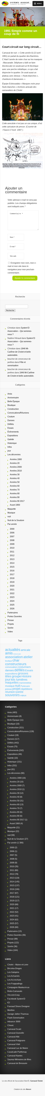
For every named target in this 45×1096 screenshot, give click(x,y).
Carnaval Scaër (14, 1029)
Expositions (13, 435)
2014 (12, 563)
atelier (28, 657)
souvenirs (12, 695)
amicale (25, 650)
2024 (12, 601)
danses (9, 670)
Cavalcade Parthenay (17, 1052)
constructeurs (15, 664)
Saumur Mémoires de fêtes (19, 1059)
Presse (11, 620)
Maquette (12, 509)
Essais (11, 428)
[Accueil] (5, 3)
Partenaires (13, 613)
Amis (10, 394)
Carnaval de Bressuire (17, 1063)
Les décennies (14, 454)
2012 (12, 555)
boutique (8, 661)
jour (9, 451)
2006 (12, 533)
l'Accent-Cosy (13, 995)
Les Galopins (13, 972)
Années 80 (15, 493)
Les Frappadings (14, 984)
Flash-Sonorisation (15, 1018)
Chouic (10, 1025)
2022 (12, 593)
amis (9, 653)
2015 (12, 567)
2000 (12, 529)
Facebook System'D (16, 999)
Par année (12, 524)
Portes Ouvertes (15, 616)
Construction (13, 409)
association (14, 657)
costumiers (24, 666)
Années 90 (15, 497)
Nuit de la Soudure (16, 520)
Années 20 (15, 463)
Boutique (12, 405)
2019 (12, 582)
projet (16, 688)
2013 (12, 559)
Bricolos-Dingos (14, 968)
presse (8, 689)
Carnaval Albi (13, 1037)
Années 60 (15, 486)
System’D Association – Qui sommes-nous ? (20, 331)
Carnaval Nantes (14, 1056)
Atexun (28, 1089)
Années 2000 (16, 467)
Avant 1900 (15, 505)
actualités (12, 649)
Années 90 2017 (17, 501)
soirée (19, 692)
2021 (12, 590)
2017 (12, 574)
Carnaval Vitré (13, 1044)
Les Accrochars (14, 980)
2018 (12, 578)
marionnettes (25, 683)
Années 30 (15, 474)
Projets (11, 624)
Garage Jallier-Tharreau (18, 1014)
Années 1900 (16, 459)
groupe (16, 676)
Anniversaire (13, 398)
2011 (12, 552)
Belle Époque (14, 401)
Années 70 (15, 490)
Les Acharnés (13, 976)
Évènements (13, 432)
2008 (12, 540)
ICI (8, 1003)
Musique (11, 513)
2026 (12, 609)
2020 (12, 586)
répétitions (26, 689)
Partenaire (25, 686)
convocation (11, 667)
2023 (12, 597)
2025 (12, 605)
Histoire (26, 676)
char (15, 660)
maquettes (12, 682)
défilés (19, 670)
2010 (12, 548)
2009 (12, 544)
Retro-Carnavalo (14, 991)
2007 (12, 536)
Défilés (11, 424)
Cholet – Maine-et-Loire (17, 965)
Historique (12, 443)
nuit (9, 516)
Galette (11, 439)
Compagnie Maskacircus (18, 987)
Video (10, 632)
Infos (10, 447)
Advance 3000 (13, 1021)
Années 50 (15, 482)
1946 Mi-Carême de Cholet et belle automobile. (19, 351)
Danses (11, 420)
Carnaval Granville (15, 1033)
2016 (12, 571)
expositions (11, 673)
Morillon (10, 1010)
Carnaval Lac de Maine (17, 1048)
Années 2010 (16, 471)
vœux (23, 695)
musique (9, 686)
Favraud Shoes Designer (18, 1006)
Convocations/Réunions (18, 413)
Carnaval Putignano (16, 1040)
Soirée (10, 628)
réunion (10, 692)
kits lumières (19, 679)
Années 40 (15, 478)
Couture (11, 417)
